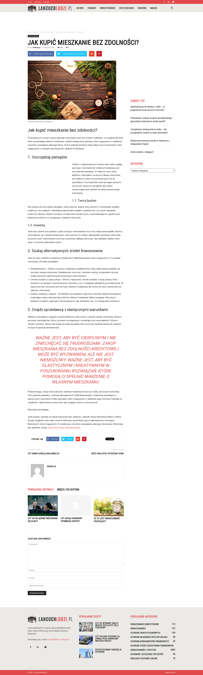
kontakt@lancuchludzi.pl (58, 639)
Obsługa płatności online (143, 658)
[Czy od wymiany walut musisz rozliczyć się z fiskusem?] (86, 627)
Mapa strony (170, 672)
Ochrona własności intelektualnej (149, 637)
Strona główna (33, 32)
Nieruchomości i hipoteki (143, 650)
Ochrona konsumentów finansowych (149, 641)
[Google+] (169, 2)
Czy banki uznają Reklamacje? (44, 453)
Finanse (92, 8)
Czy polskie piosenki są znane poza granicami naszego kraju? (107, 638)
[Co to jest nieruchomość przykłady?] (109, 505)
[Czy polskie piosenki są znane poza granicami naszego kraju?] (86, 640)
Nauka (153, 8)
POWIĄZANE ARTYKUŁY (41, 489)
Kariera (142, 8)
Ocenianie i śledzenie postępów (146, 654)
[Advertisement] (101, 21)
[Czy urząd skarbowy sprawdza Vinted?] (76, 505)
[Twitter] (173, 2)
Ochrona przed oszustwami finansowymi (151, 645)
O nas (30, 2)
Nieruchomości (33, 36)
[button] (172, 8)
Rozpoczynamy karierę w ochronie (108, 650)
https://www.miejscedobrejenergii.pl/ (64, 427)
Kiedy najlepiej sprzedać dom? (107, 453)
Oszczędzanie (126, 8)
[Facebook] (164, 2)
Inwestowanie (107, 8)
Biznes (80, 8)
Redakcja (36, 47)
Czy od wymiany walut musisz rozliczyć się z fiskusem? (107, 625)
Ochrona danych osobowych (145, 632)
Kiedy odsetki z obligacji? (142, 152)
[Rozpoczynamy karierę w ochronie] (86, 653)
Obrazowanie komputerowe (144, 624)
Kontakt (46, 2)
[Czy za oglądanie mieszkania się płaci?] (43, 505)
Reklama (38, 2)
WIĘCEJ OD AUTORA (68, 489)
